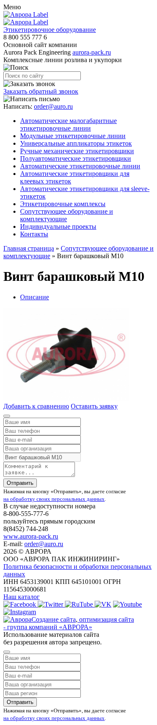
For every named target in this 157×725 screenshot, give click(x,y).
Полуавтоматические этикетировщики (75, 158)
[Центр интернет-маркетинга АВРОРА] (17, 619)
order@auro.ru (53, 106)
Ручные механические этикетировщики (77, 150)
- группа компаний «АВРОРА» (47, 627)
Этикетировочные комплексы (63, 203)
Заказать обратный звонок (40, 91)
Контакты (34, 234)
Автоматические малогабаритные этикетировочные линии (68, 124)
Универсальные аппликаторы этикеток (76, 143)
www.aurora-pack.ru (30, 536)
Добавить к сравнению (36, 406)
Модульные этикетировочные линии (73, 135)
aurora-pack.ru (91, 52)
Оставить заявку (94, 406)
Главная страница (28, 248)
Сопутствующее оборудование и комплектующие (66, 215)
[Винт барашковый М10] (66, 398)
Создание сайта (53, 619)
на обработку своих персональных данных (54, 499)
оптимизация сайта (105, 619)
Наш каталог (21, 596)
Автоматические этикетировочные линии (80, 166)
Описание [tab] (34, 297)
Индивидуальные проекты (58, 226)
